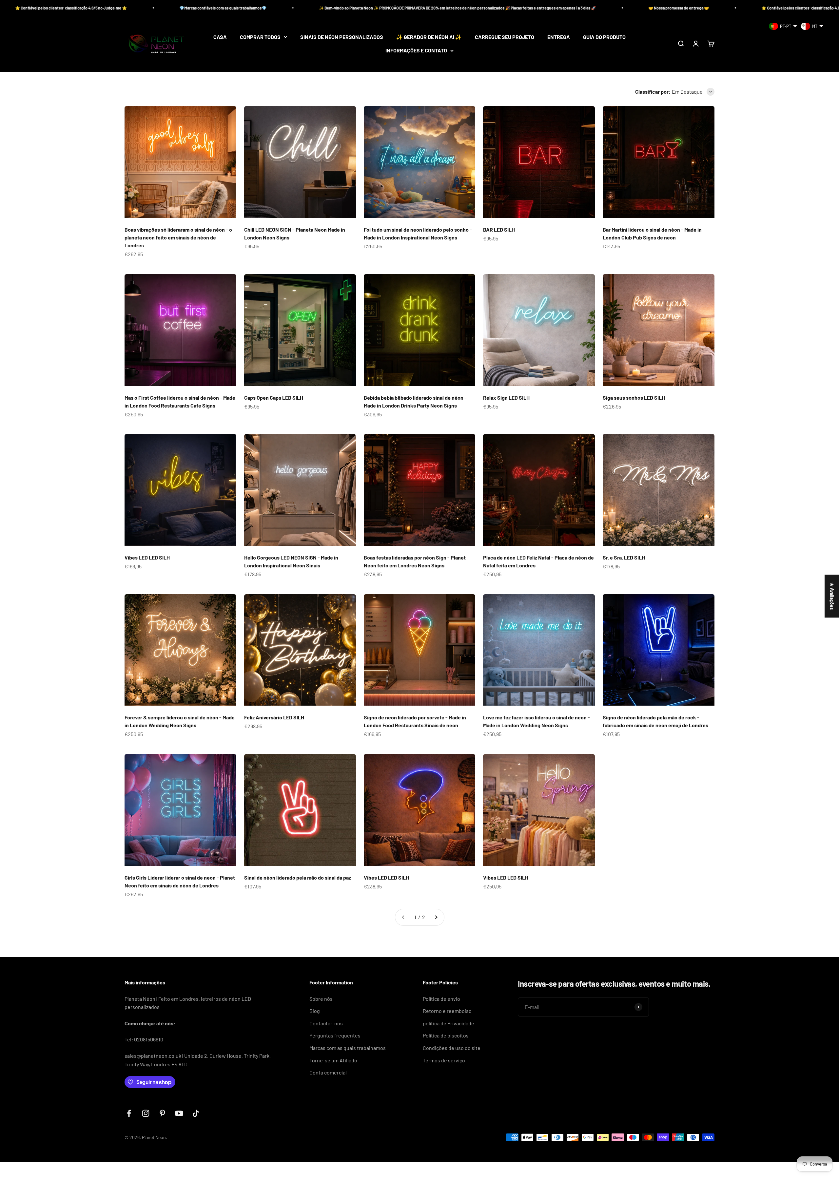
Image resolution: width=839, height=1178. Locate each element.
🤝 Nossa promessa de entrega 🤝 (482, 8)
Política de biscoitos (446, 1035)
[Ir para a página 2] (436, 917)
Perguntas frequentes (335, 1035)
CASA (220, 37)
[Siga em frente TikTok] (195, 1113)
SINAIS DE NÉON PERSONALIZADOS (341, 37)
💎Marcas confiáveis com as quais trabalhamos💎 (772, 8)
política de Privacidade (448, 1023)
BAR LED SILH (499, 229)
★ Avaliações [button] (832, 596)
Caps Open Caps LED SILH (273, 397)
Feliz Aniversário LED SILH (274, 717)
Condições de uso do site (451, 1048)
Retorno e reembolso (447, 1011)
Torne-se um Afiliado (333, 1060)
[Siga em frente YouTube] (179, 1113)
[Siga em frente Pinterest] (162, 1113)
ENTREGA (558, 37)
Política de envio (441, 999)
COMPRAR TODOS (260, 37)
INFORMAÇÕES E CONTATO (416, 51)
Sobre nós (321, 999)
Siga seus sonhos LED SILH (634, 397)
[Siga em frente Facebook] (129, 1113)
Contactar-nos (326, 1023)
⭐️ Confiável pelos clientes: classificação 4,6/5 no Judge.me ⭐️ (621, 8)
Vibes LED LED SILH (147, 557)
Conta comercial (328, 1072)
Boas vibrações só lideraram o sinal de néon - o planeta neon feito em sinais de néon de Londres (178, 237)
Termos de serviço (444, 1060)
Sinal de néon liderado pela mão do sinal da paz (297, 877)
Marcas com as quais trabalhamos (347, 1048)
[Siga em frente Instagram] (145, 1113)
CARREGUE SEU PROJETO (504, 37)
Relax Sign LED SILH (506, 397)
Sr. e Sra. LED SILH (624, 557)
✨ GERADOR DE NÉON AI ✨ (429, 37)
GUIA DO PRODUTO (604, 37)
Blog (314, 1011)
